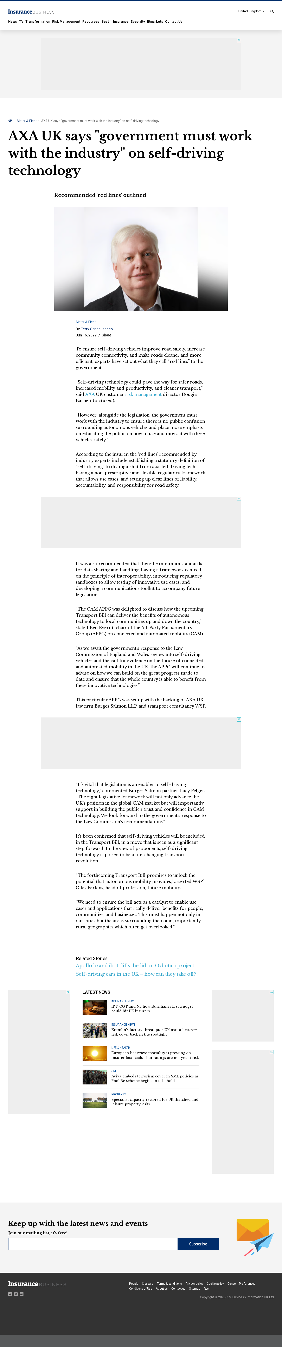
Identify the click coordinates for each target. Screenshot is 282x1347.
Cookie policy (215, 1283)
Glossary (147, 1283)
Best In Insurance (115, 22)
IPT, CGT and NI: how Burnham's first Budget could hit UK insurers (152, 1008)
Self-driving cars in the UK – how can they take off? (136, 974)
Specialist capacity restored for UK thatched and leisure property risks (154, 1101)
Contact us (178, 1288)
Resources (91, 22)
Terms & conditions (169, 1283)
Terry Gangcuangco (97, 329)
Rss (206, 1288)
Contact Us (173, 22)
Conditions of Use (140, 1288)
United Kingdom (250, 11)
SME (114, 1071)
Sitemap (194, 1288)
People (133, 1283)
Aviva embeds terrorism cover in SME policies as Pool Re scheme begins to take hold (155, 1078)
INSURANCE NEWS (123, 1001)
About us (162, 1288)
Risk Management (66, 22)
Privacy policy (194, 1283)
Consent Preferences (241, 1283)
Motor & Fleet (27, 121)
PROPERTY (118, 1094)
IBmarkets (155, 22)
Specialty (138, 22)
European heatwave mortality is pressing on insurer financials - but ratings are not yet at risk (155, 1055)
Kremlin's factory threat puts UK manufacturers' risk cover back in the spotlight (154, 1032)
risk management (143, 394)
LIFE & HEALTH (120, 1047)
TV (21, 22)
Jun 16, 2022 (86, 335)
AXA (90, 394)
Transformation (37, 22)
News (12, 22)
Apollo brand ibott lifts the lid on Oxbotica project (135, 965)
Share (106, 335)
